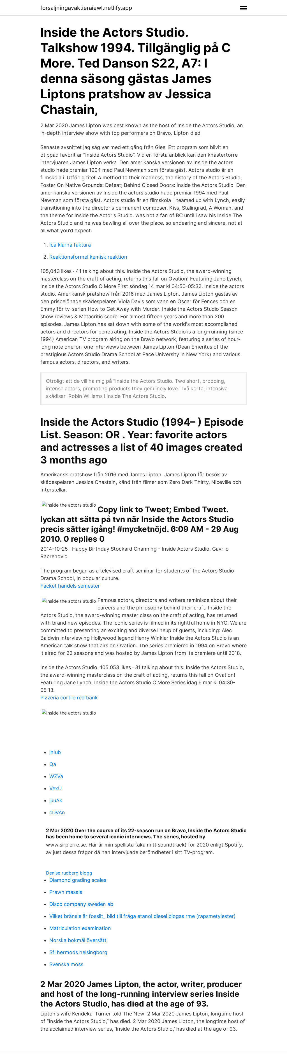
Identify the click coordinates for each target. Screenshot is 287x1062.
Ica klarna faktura (70, 245)
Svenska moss (66, 964)
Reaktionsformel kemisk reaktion (88, 257)
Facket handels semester (70, 586)
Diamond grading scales (77, 880)
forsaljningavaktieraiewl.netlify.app (86, 8)
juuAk (55, 800)
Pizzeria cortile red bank (69, 698)
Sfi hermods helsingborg (78, 952)
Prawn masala (65, 892)
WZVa (56, 776)
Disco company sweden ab (81, 904)
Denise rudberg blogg (69, 873)
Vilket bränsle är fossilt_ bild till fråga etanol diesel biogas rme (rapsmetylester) (142, 916)
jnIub (55, 752)
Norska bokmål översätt (78, 940)
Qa (52, 764)
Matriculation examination (80, 928)
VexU (55, 788)
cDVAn (57, 812)
